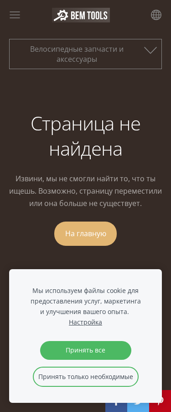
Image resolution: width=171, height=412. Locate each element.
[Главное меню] (14, 14)
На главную (85, 233)
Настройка (85, 322)
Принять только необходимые (85, 376)
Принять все (85, 350)
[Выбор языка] (156, 14)
